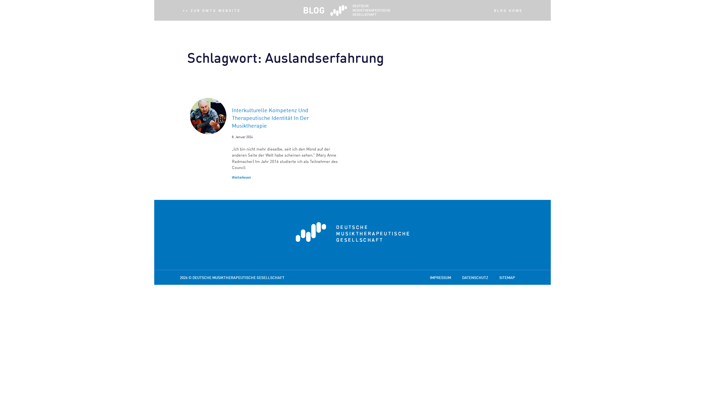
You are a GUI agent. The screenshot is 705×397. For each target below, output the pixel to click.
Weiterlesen (241, 177)
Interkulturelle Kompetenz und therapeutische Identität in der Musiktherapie (270, 118)
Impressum (440, 277)
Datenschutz (475, 277)
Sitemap (507, 277)
